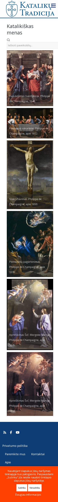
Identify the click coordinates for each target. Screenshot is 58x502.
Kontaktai (38, 454)
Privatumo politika (15, 446)
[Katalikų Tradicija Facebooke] (11, 432)
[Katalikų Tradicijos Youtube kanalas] (18, 432)
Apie (8, 462)
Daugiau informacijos (28, 494)
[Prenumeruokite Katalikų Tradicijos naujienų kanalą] (5, 432)
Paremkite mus (15, 454)
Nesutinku (34, 487)
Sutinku (22, 487)
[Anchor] (24, 32)
